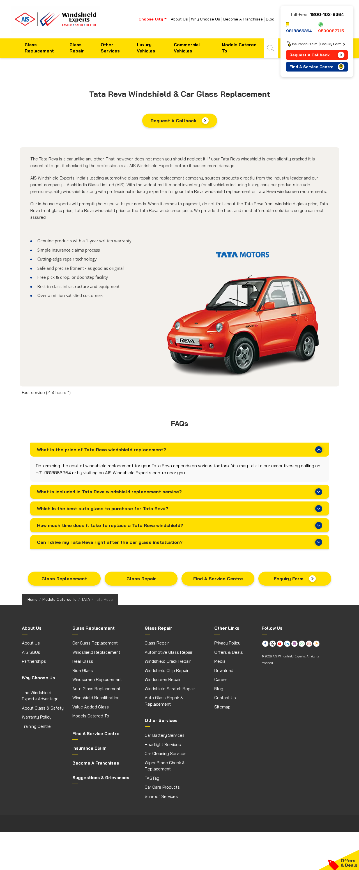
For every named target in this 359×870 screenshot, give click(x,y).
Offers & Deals (228, 652)
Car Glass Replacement (95, 643)
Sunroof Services (161, 796)
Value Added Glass (90, 707)
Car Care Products (162, 787)
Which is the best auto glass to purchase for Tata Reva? (102, 508)
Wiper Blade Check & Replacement (165, 766)
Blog (270, 19)
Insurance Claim (304, 44)
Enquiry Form (288, 578)
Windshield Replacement (96, 652)
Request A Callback (173, 120)
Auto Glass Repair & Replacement (164, 701)
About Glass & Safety (43, 708)
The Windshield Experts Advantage (40, 696)
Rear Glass (82, 661)
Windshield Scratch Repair (170, 688)
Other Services (110, 48)
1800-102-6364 (327, 14)
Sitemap (222, 707)
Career (220, 679)
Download (223, 670)
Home (32, 599)
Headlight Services (163, 744)
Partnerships (34, 661)
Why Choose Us (205, 19)
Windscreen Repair (163, 679)
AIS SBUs (31, 652)
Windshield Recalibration (95, 697)
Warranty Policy (37, 717)
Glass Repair (77, 48)
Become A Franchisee (243, 19)
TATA (85, 599)
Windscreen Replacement (97, 679)
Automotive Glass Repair (168, 652)
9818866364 (299, 30)
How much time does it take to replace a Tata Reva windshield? (110, 525)
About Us (179, 19)
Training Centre (36, 726)
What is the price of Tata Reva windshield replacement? (101, 449)
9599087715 (331, 30)
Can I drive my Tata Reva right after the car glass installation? (110, 542)
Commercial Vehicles (187, 48)
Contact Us (225, 697)
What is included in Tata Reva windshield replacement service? (109, 491)
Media (219, 661)
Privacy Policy (227, 643)
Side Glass (82, 670)
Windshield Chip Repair (166, 670)
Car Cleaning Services (166, 753)
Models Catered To (239, 48)
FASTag (152, 778)
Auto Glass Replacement (96, 688)
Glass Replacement (39, 48)
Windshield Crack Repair (168, 661)
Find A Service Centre (218, 578)
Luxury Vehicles (146, 48)
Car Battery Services (165, 735)
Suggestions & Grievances (100, 777)
